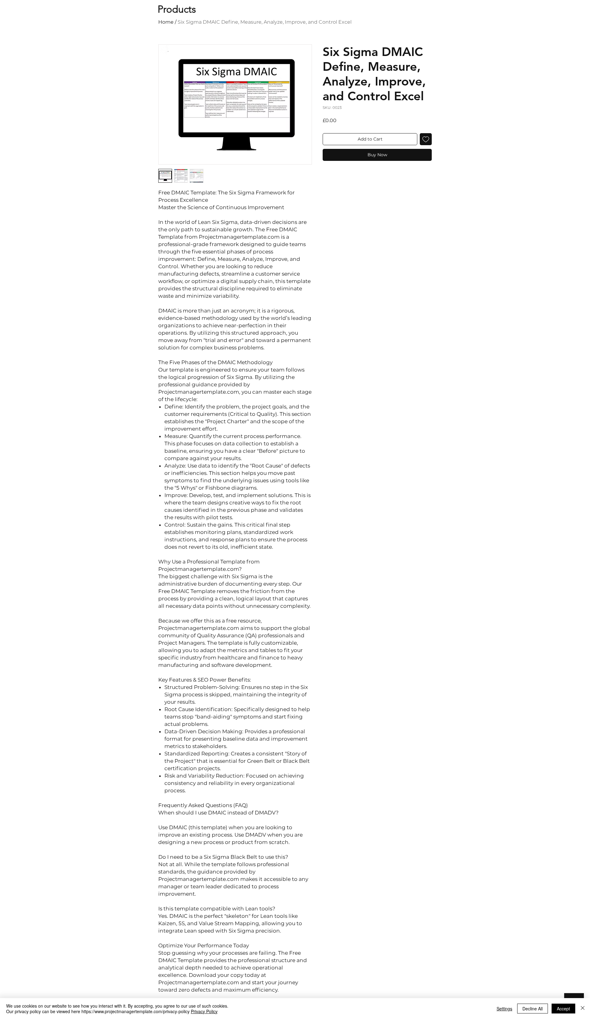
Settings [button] (504, 1008)
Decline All (532, 1008)
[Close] (582, 1008)
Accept (563, 1008)
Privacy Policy (204, 1011)
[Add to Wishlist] (426, 139)
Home (166, 22)
